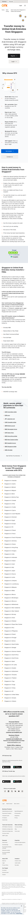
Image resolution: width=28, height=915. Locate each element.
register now (18, 308)
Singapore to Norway (10, 614)
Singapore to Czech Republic (12, 513)
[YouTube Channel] (19, 791)
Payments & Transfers (6, 813)
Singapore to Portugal (10, 637)
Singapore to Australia (10, 480)
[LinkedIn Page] (8, 791)
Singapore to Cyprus (10, 510)
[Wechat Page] (15, 791)
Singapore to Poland (10, 634)
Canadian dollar (10, 422)
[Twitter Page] (12, 791)
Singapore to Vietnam (10, 701)
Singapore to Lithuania (10, 580)
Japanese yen (10, 419)
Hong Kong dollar (11, 436)
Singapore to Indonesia (10, 557)
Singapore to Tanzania (10, 674)
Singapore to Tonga (9, 684)
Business (4, 1)
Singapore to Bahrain (10, 487)
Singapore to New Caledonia (12, 607)
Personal (11, 1)
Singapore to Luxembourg (11, 584)
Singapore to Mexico (10, 594)
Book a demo (16, 803)
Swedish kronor (10, 443)
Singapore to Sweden (10, 668)
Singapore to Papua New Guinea (13, 624)
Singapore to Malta (9, 590)
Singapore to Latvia (9, 577)
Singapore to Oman (9, 617)
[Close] (21, 906)
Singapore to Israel (9, 564)
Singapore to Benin (9, 493)
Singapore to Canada (10, 500)
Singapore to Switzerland (11, 671)
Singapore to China (9, 503)
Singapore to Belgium (10, 490)
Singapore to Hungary (10, 550)
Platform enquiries (18, 844)
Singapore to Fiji (8, 527)
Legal (3, 862)
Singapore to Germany (10, 541)
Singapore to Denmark (10, 517)
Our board (4, 870)
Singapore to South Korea (11, 658)
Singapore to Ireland (9, 560)
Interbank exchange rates (7, 829)
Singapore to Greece (10, 544)
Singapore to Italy (9, 567)
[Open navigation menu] (25, 5)
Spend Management (19, 811)
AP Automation (18, 813)
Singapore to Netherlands (11, 604)
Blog (16, 829)
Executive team (5, 872)
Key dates (17, 865)
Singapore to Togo (9, 681)
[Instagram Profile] (22, 791)
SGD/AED (22, 374)
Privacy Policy (5, 865)
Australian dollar (11, 412)
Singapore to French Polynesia (12, 537)
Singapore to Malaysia (10, 587)
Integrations (17, 815)
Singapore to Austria (10, 484)
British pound (10, 425)
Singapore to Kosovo (10, 574)
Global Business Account (7, 811)
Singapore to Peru (9, 627)
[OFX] (4, 5)
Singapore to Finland (10, 530)
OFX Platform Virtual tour (7, 826)
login (6, 185)
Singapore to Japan (9, 570)
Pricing (16, 817)
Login (20, 5)
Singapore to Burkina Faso (11, 497)
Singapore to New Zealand (11, 611)
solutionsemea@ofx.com (14, 742)
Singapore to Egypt (9, 520)
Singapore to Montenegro (11, 597)
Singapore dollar (10, 446)
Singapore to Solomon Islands (12, 651)
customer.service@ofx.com (14, 732)
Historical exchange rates (7, 831)
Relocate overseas (6, 850)
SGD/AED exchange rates (10, 391)
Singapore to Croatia (10, 507)
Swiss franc (9, 432)
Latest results (17, 862)
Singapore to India (9, 554)
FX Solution (4, 817)
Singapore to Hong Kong (11, 547)
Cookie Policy (19, 913)
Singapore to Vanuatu (10, 698)
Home (3, 9)
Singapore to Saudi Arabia (11, 644)
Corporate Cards (5, 815)
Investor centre (18, 860)
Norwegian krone (11, 429)
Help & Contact (9, 803)
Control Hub (4, 819)
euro (8, 415)
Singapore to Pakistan (10, 621)
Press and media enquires (20, 842)
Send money (4, 842)
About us (4, 860)
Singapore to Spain (9, 661)
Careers (4, 874)
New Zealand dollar (13, 439)
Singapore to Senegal (10, 647)
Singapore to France (9, 533)
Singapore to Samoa (10, 641)
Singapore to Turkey (9, 688)
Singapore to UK (8, 691)
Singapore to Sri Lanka (10, 664)
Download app (5, 844)
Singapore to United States (11, 694)
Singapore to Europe (10, 523)
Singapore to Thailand (10, 678)
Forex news (17, 831)
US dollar (9, 450)
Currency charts (5, 833)
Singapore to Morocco (10, 601)
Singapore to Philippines (11, 631)
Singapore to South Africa (11, 654)
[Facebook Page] (5, 791)
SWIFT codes (5, 835)
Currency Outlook (18, 826)
